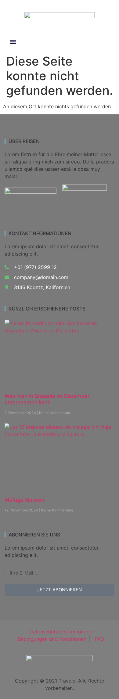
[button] (13, 42)
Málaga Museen (24, 499)
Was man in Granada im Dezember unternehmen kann (47, 399)
